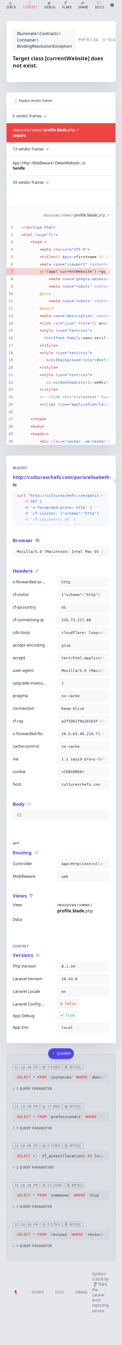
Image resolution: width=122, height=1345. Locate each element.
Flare (102, 1284)
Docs (59, 1292)
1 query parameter (34, 1089)
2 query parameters (35, 1167)
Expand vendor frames (36, 101)
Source (38, 1292)
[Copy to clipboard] (103, 496)
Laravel (81, 1292)
